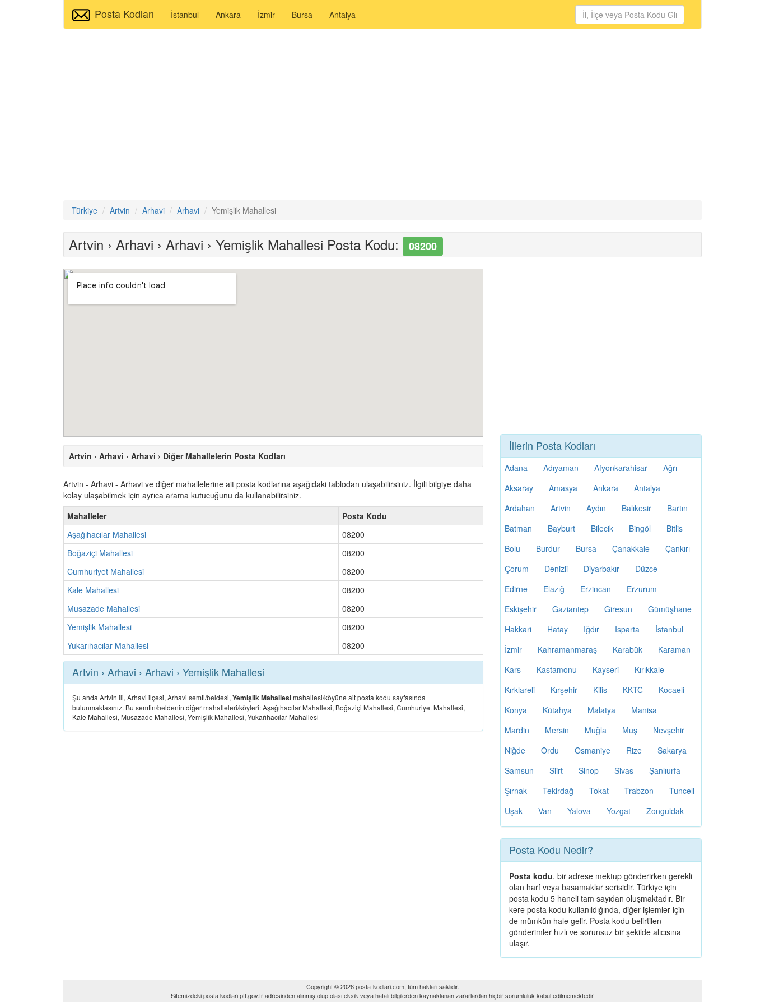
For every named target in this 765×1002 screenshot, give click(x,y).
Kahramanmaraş (567, 649)
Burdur (548, 548)
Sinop (589, 770)
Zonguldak (665, 810)
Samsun (519, 770)
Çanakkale (631, 548)
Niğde (515, 750)
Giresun (618, 609)
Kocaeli (671, 689)
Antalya (342, 14)
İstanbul (185, 14)
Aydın (596, 508)
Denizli (556, 568)
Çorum (517, 568)
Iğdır (591, 629)
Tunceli (681, 790)
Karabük (627, 649)
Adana (516, 467)
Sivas (623, 770)
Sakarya (672, 750)
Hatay (557, 629)
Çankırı (677, 548)
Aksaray (519, 487)
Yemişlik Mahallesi (99, 626)
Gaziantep (570, 609)
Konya (516, 709)
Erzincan (595, 588)
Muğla (596, 730)
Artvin (561, 508)
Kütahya (557, 709)
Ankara (228, 14)
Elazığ (554, 588)
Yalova (579, 810)
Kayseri (606, 669)
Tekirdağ (558, 790)
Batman (518, 528)
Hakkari (518, 629)
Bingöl (640, 528)
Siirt (556, 770)
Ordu (550, 750)
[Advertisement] (382, 116)
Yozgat (619, 810)
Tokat (599, 790)
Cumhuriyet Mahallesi (105, 571)
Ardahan (520, 508)
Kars (513, 669)
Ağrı (670, 467)
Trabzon (639, 790)
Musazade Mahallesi (103, 608)
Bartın (677, 508)
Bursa (302, 14)
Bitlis (674, 528)
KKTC (633, 689)
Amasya (563, 487)
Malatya (601, 709)
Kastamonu (557, 669)
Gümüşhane (670, 609)
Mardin (517, 730)
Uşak (514, 810)
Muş (629, 730)
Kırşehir (564, 689)
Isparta (627, 629)
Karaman (674, 649)
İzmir (266, 14)
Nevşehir (668, 730)
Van (545, 810)
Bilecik (602, 528)
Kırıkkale (649, 669)
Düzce (646, 568)
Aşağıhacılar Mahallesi (106, 534)
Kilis (600, 689)
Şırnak (516, 790)
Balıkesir (636, 508)
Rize (634, 750)
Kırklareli (520, 689)
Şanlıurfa (664, 770)
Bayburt (561, 528)
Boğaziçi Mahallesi (100, 552)
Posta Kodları (124, 13)
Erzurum (642, 588)
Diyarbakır (601, 568)
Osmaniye (592, 750)
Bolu (512, 548)
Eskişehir (521, 609)
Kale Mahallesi (93, 589)
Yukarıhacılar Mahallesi (107, 645)
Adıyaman (561, 467)
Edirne (516, 588)
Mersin (557, 730)
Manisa (644, 709)
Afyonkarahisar (620, 467)
